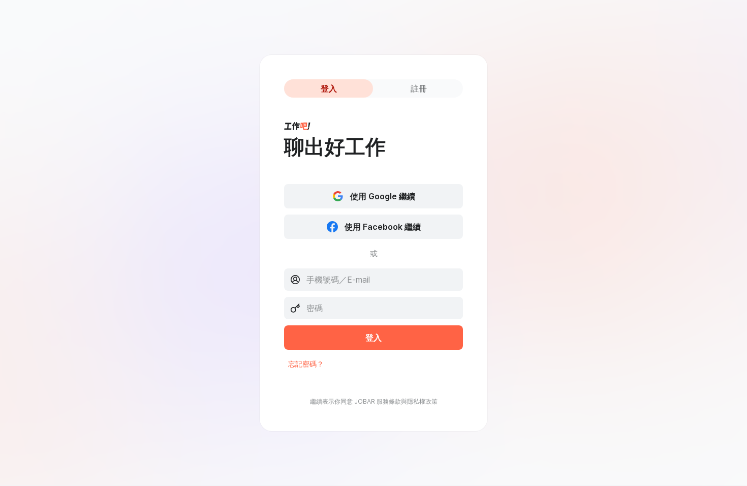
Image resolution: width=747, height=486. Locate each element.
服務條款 (389, 401)
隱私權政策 (422, 401)
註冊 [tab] (419, 88)
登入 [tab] (329, 88)
